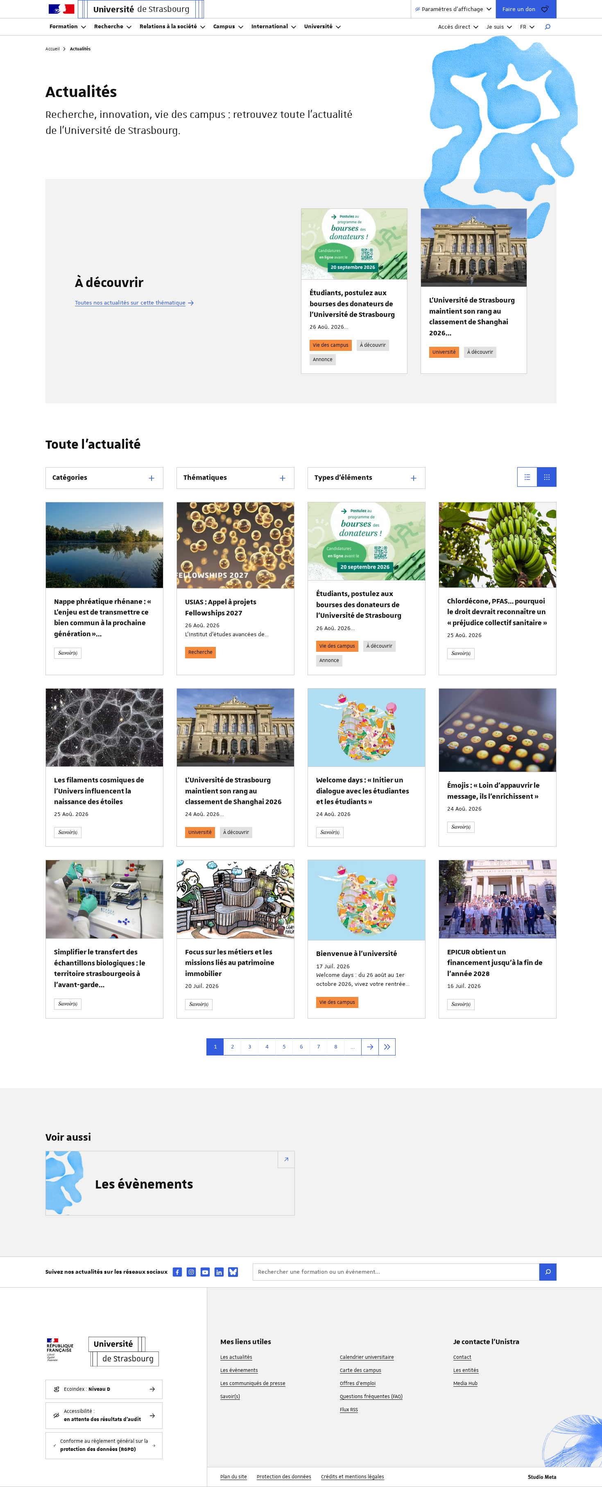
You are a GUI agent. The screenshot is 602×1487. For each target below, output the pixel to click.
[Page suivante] (369, 1046)
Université (318, 26)
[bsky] (233, 1272)
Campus (224, 26)
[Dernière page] (387, 1046)
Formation (64, 26)
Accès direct (454, 26)
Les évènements (144, 1185)
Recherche (108, 26)
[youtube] (205, 1272)
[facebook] (177, 1272)
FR (523, 26)
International (269, 26)
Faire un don (518, 9)
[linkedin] (219, 1272)
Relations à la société (168, 26)
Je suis (495, 26)
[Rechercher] (548, 27)
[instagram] (191, 1272)
